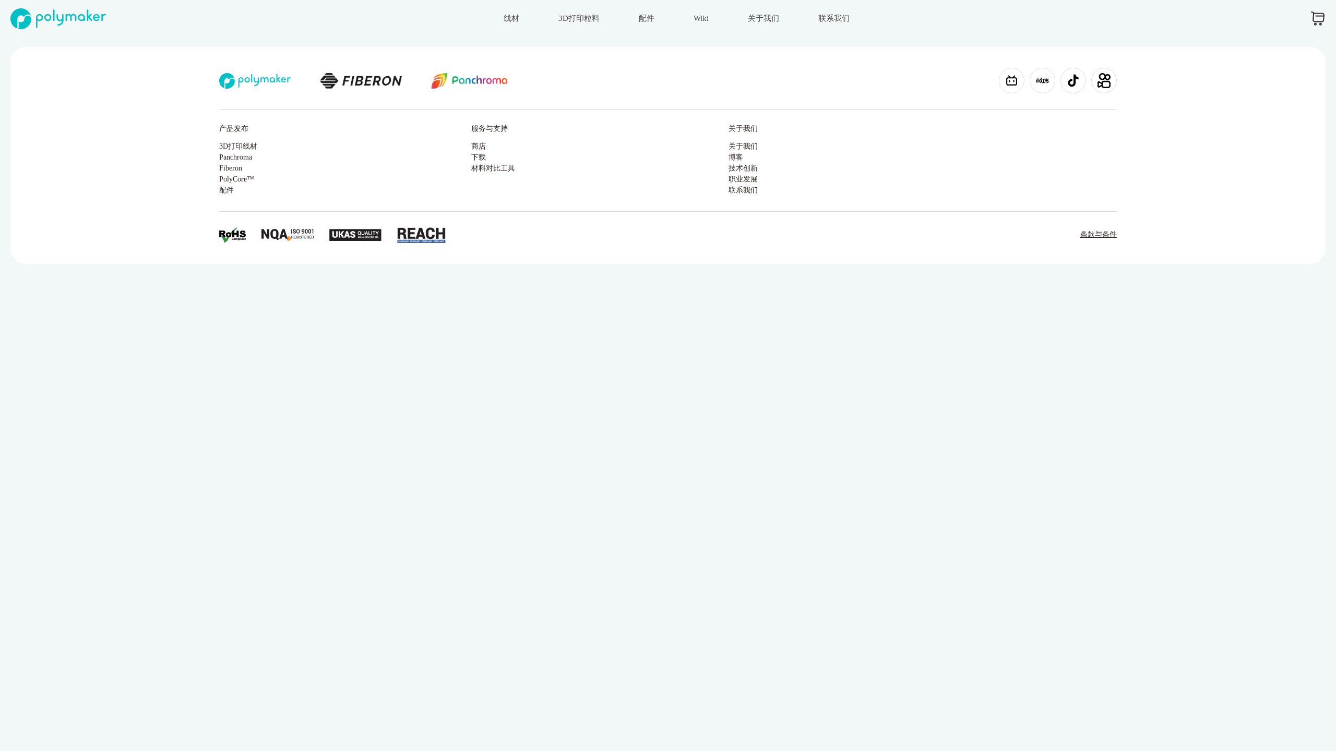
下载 (478, 157)
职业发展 (743, 179)
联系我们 (834, 18)
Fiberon (230, 168)
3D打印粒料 (579, 18)
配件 (646, 18)
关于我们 (763, 18)
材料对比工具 (493, 168)
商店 (478, 146)
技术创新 (743, 168)
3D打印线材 (238, 146)
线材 (511, 18)
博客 (736, 157)
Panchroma (235, 157)
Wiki (701, 18)
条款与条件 (1098, 234)
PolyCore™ (236, 179)
